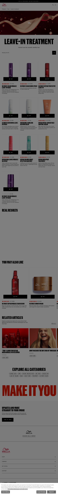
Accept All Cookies (41, 491)
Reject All (51, 491)
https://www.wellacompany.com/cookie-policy (18, 489)
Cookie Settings (5, 491)
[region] (29, 488)
